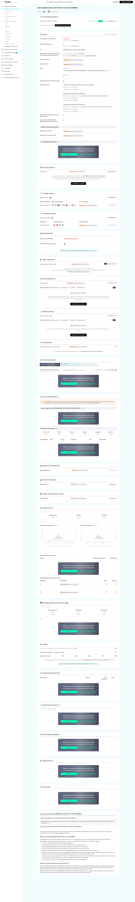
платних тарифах (76, 60)
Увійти (69, 154)
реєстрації (94, 250)
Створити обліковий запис (87, 154)
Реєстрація (115, 2)
